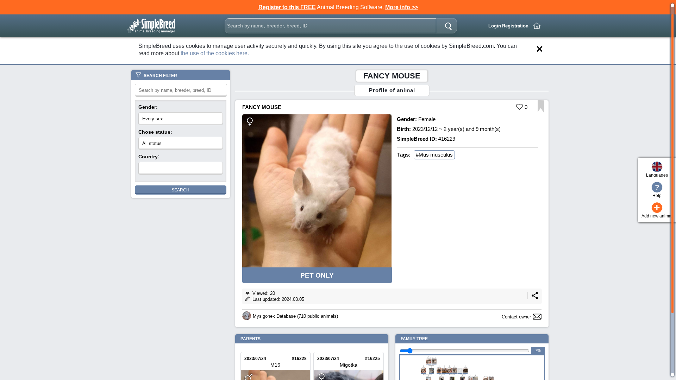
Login (494, 25)
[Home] (537, 25)
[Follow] (540, 111)
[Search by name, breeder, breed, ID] (448, 25)
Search (180, 190)
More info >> (401, 7)
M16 (275, 365)
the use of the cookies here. (215, 53)
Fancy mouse (261, 107)
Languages (657, 175)
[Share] (534, 297)
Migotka (348, 365)
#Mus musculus (434, 155)
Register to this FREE (287, 7)
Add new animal (656, 210)
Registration (515, 25)
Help (657, 190)
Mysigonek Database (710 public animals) (295, 316)
